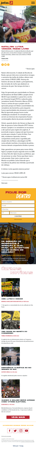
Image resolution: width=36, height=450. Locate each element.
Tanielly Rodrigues (6, 336)
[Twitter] (15, 430)
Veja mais (18, 417)
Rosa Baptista (18, 301)
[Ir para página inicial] (6, 4)
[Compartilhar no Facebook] (2, 64)
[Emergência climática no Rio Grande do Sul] (10, 365)
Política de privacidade (18, 219)
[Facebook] (9, 430)
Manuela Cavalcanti (7, 301)
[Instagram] (21, 430)
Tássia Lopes (4, 58)
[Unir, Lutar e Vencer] (10, 296)
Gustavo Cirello (5, 372)
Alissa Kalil (4, 404)
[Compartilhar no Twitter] (5, 64)
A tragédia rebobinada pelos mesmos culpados (14, 375)
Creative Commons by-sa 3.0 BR (27, 441)
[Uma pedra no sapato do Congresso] (10, 329)
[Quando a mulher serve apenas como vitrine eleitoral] (10, 397)
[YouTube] (26, 430)
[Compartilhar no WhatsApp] (8, 64)
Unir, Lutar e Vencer (12, 299)
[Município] (22, 213)
